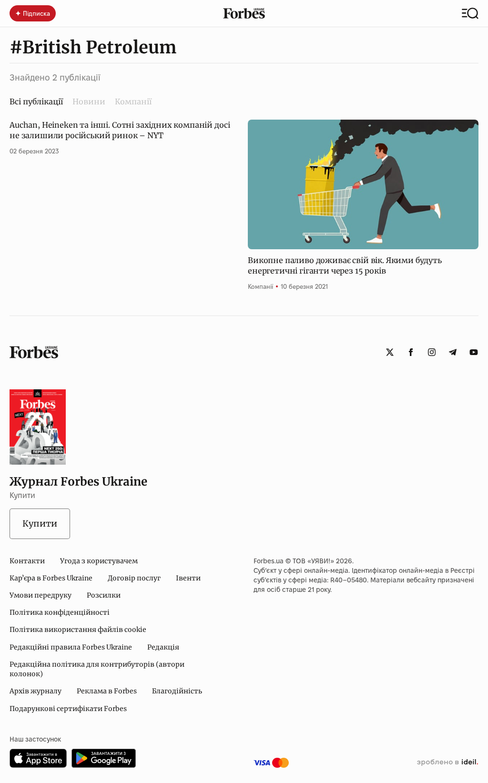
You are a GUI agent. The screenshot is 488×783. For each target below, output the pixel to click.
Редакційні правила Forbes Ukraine (71, 647)
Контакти (27, 561)
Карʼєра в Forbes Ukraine (51, 578)
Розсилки (104, 595)
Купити (39, 523)
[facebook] (410, 352)
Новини (88, 101)
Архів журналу (35, 691)
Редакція (163, 647)
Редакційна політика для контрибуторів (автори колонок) (97, 669)
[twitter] (389, 352)
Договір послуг (134, 578)
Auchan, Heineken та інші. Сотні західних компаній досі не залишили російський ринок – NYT (120, 130)
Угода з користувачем (99, 561)
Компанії (133, 101)
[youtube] (473, 352)
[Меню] (470, 13)
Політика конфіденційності (60, 612)
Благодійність (177, 691)
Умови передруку (40, 595)
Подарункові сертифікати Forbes (68, 708)
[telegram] (452, 352)
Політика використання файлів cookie (78, 629)
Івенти (188, 578)
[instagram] (431, 352)
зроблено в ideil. (447, 762)
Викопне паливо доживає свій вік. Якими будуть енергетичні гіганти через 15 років (345, 265)
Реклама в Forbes (107, 691)
